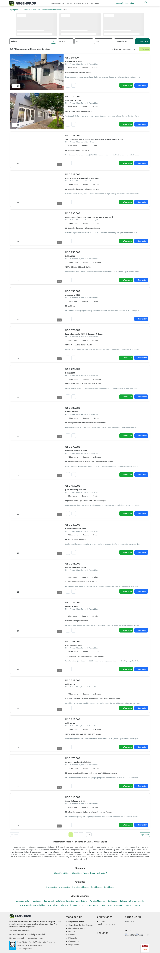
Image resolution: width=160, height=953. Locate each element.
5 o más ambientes (80, 887)
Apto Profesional (115, 905)
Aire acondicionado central (72, 905)
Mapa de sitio (74, 944)
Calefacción (113, 901)
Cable (103, 905)
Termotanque (92, 905)
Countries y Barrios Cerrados (75, 3)
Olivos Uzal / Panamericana (83, 873)
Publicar (97, 3)
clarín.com (129, 921)
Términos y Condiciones (19, 930)
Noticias (90, 3)
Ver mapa (145, 49)
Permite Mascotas (97, 901)
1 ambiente (109, 887)
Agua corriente (22, 901)
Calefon (128, 905)
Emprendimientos (57, 3)
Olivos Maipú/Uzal (61, 873)
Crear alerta (143, 41)
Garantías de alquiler (125, 3)
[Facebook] (98, 938)
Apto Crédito (81, 901)
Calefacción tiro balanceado (132, 901)
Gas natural (49, 901)
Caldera (137, 905)
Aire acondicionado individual (32, 905)
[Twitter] (110, 938)
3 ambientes (51, 887)
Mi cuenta (72, 938)
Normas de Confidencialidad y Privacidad (27, 934)
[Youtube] (106, 938)
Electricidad (37, 901)
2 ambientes (96, 887)
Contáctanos (73, 941)
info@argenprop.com (106, 924)
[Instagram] (102, 938)
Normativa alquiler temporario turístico (26, 938)
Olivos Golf (102, 873)
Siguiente (145, 834)
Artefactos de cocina (65, 901)
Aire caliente (53, 905)
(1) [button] (53, 41)
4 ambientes (64, 887)
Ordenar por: (117, 49)
